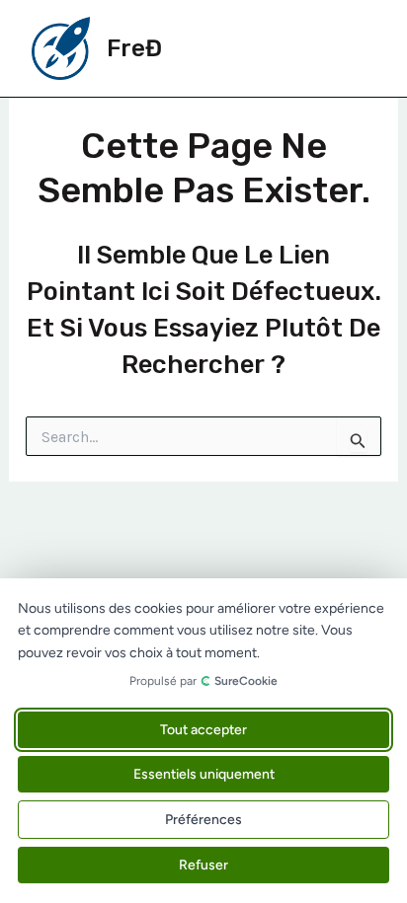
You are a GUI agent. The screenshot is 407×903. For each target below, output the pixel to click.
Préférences (203, 819)
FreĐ (134, 48)
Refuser (203, 865)
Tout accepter (203, 729)
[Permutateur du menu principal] (353, 48)
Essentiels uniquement (204, 774)
